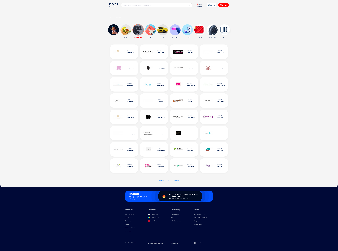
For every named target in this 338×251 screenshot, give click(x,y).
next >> (176, 180)
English (200, 6)
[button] (228, 30)
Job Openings (176, 221)
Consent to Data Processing (155, 242)
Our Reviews (129, 214)
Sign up (223, 5)
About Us (128, 217)
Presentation (175, 214)
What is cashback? (200, 217)
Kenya (200, 4)
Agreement (198, 224)
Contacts (128, 221)
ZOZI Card (128, 231)
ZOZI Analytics (130, 228)
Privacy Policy (174, 242)
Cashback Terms (199, 214)
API (172, 217)
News (127, 224)
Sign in (211, 5)
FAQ (195, 221)
